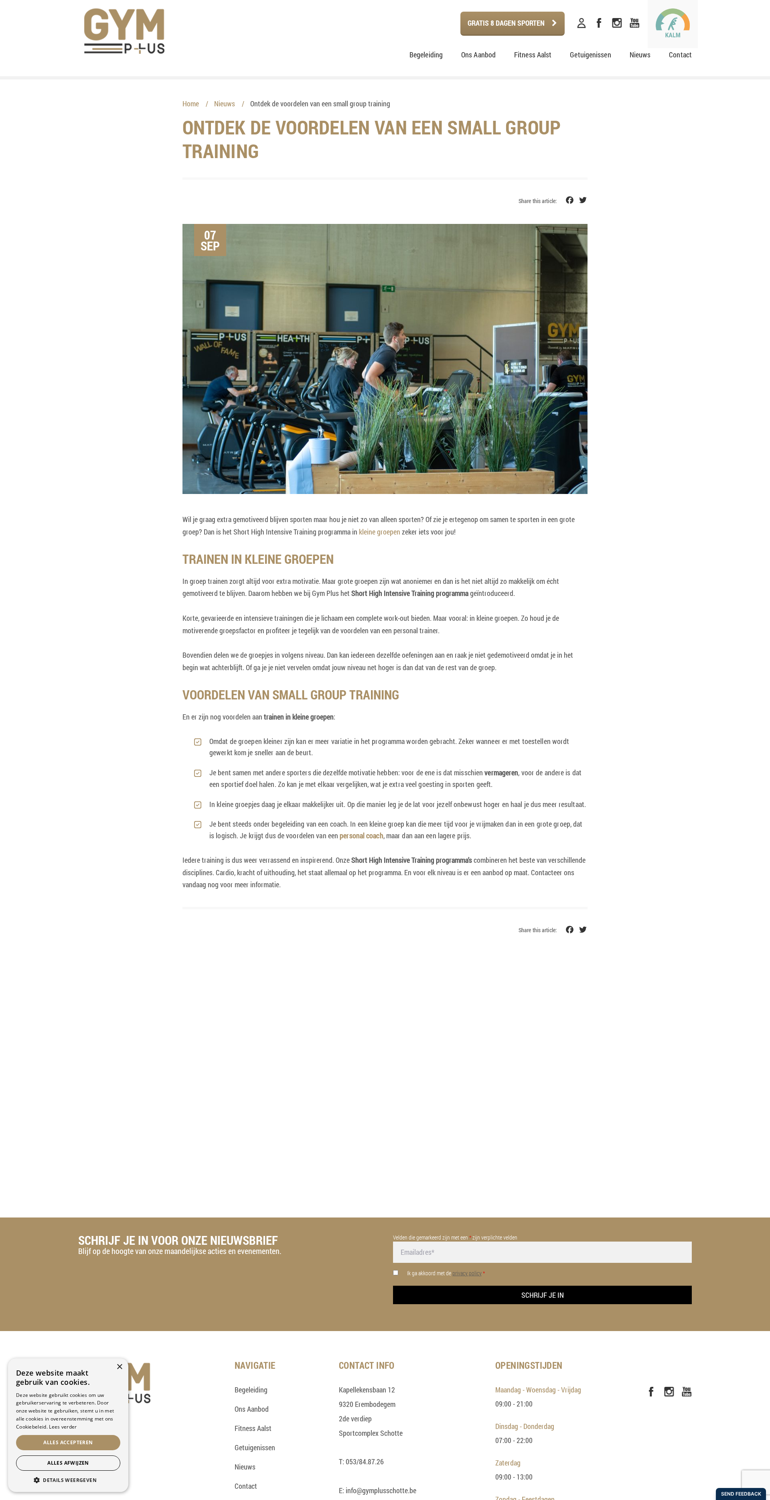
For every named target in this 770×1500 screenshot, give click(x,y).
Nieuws (640, 54)
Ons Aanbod (478, 54)
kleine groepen (379, 532)
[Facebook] (599, 23)
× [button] (119, 1367)
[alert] (68, 1425)
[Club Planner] (581, 23)
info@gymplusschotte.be (381, 1490)
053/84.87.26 (365, 1461)
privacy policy (467, 1273)
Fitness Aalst (532, 54)
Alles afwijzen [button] (68, 1462)
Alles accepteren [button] (68, 1442)
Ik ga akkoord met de (446, 1273)
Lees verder (63, 1426)
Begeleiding (426, 54)
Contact (680, 54)
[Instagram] (617, 23)
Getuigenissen (590, 54)
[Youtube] (634, 23)
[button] (68, 1480)
